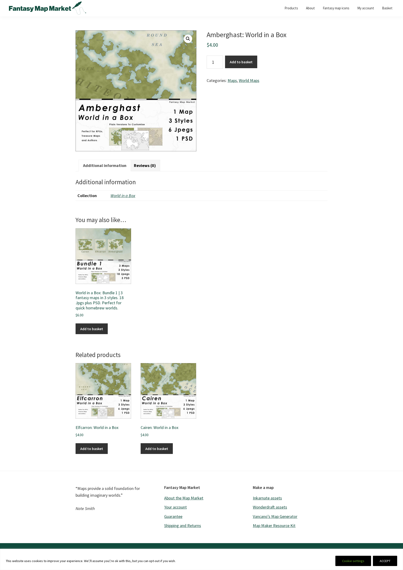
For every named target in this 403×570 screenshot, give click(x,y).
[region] (201, 559)
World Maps (249, 80)
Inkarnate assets (267, 498)
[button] (188, 39)
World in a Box (123, 195)
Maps (232, 80)
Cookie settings (353, 561)
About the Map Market (183, 498)
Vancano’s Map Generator (275, 516)
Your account (175, 507)
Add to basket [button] (91, 328)
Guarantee (173, 516)
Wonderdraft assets (270, 507)
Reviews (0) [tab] (145, 165)
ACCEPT (385, 561)
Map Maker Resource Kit (274, 525)
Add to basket (241, 62)
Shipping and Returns (182, 525)
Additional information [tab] (104, 165)
